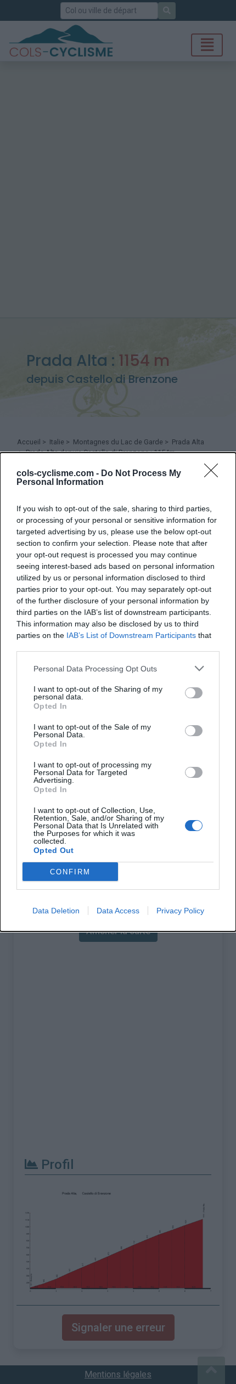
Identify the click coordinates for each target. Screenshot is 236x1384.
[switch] (194, 692)
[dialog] (118, 692)
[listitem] (118, 668)
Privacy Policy (180, 910)
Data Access (118, 910)
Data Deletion (56, 910)
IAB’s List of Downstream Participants (131, 635)
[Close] (214, 474)
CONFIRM (70, 872)
